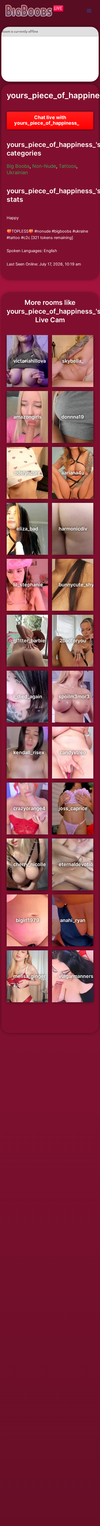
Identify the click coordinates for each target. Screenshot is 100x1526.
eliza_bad (27, 529)
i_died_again (27, 696)
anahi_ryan (72, 920)
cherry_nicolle (29, 864)
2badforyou (72, 640)
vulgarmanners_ (77, 976)
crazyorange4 (29, 808)
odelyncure (27, 473)
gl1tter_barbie (29, 640)
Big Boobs (18, 166)
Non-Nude (44, 166)
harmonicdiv (73, 529)
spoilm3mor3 (74, 696)
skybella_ (72, 361)
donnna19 (72, 417)
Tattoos (67, 166)
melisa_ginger (29, 976)
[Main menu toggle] (89, 10)
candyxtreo (73, 752)
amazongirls (27, 417)
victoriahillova (29, 361)
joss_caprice (73, 808)
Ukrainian (17, 172)
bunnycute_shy (76, 584)
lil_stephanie (28, 584)
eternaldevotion (77, 864)
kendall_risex (28, 752)
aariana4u (72, 473)
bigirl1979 (27, 920)
